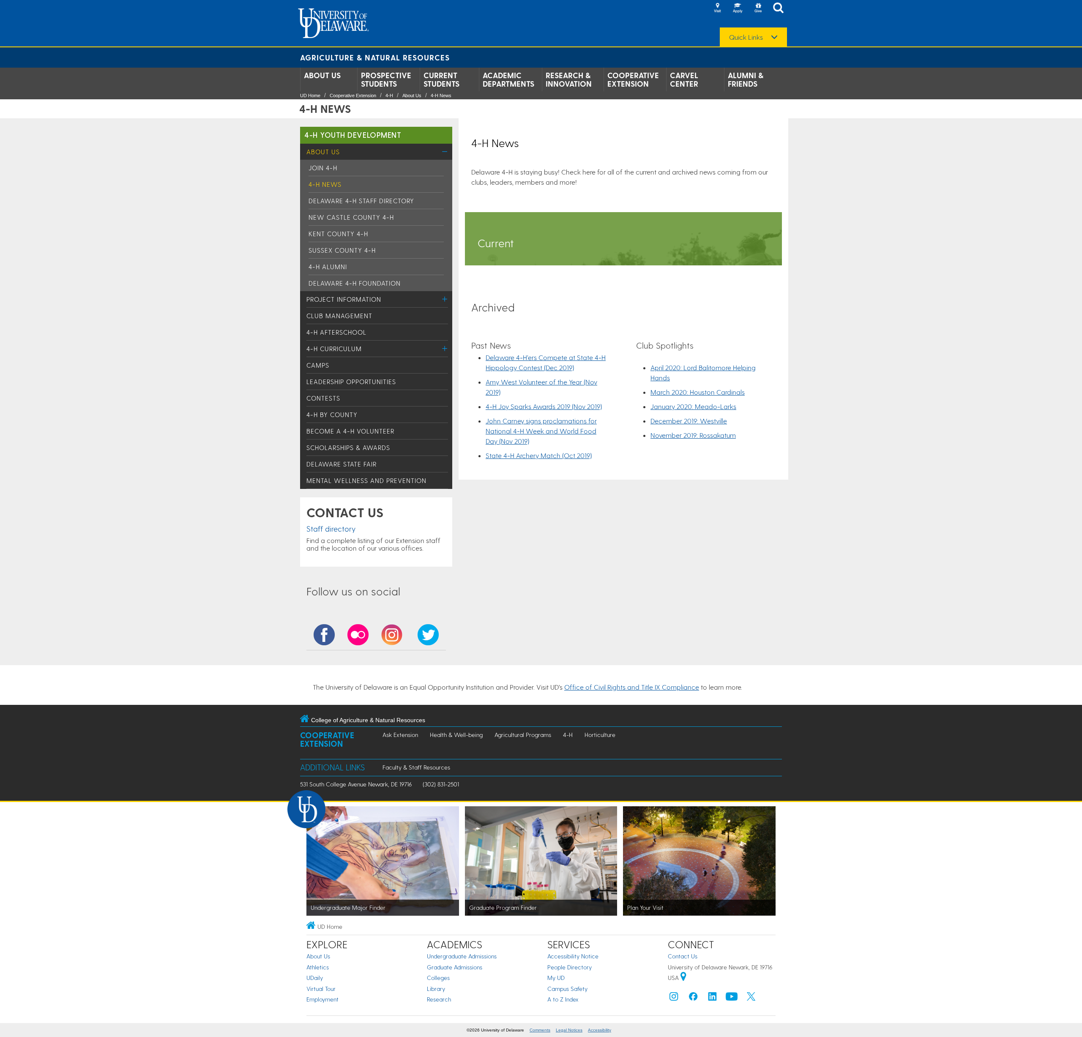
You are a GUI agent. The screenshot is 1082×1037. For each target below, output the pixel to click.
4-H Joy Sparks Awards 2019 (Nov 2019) (544, 406)
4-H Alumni (328, 266)
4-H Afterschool (336, 332)
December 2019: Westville (688, 421)
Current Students (441, 79)
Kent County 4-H (338, 233)
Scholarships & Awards (348, 447)
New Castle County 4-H (351, 217)
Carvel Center (684, 79)
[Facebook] (693, 998)
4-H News (441, 95)
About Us (322, 75)
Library (436, 988)
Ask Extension (400, 734)
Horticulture (600, 734)
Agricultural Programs (523, 734)
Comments (540, 1030)
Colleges (438, 977)
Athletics (317, 967)
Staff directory (330, 528)
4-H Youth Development (352, 134)
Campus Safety (567, 988)
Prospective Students (386, 79)
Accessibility (599, 1030)
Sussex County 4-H (342, 250)
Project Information (343, 299)
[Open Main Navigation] (780, 8)
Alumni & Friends (745, 79)
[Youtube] (732, 998)
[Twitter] (751, 998)
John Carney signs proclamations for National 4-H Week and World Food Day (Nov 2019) (541, 431)
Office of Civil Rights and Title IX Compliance (631, 687)
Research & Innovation (569, 79)
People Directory (569, 967)
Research (439, 999)
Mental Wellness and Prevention (366, 480)
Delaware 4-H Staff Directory (361, 201)
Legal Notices (569, 1030)
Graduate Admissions (454, 967)
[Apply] (737, 8)
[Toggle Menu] (445, 151)
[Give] (757, 8)
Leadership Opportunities (351, 381)
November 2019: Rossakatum (693, 435)
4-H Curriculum (334, 348)
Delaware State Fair (341, 464)
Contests (323, 398)
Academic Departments (508, 79)
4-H (389, 95)
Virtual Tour (321, 988)
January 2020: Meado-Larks (693, 406)
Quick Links (746, 37)
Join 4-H (323, 168)
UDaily (314, 977)
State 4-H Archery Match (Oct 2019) (539, 455)
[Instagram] (674, 998)
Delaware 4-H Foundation (355, 283)
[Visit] (717, 8)
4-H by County (332, 414)
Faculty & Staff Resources (416, 767)
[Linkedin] (713, 998)
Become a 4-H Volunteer (350, 431)
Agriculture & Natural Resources (375, 57)
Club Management (339, 315)
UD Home (310, 95)
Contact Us (682, 956)
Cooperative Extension (633, 79)
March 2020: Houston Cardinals (697, 392)
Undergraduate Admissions (462, 956)
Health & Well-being (456, 734)
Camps (317, 365)
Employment (322, 999)
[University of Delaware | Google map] (683, 977)
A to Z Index (563, 999)
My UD (556, 977)
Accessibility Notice (572, 956)
